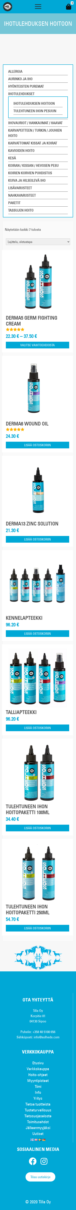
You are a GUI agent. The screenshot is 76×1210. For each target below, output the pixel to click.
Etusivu (38, 1062)
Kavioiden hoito (21, 150)
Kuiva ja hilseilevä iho (27, 180)
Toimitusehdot (38, 1121)
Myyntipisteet (38, 1080)
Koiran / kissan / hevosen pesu (33, 165)
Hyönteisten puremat (26, 86)
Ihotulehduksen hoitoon (34, 103)
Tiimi (38, 1086)
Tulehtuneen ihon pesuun (34, 111)
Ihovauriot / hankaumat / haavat (35, 123)
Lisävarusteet (20, 188)
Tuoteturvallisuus (38, 1109)
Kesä (12, 158)
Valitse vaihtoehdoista (37, 345)
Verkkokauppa (38, 1068)
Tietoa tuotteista (37, 1104)
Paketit (14, 203)
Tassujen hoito (21, 210)
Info (38, 1092)
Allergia (15, 71)
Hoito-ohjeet (38, 1074)
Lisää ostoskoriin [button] (37, 445)
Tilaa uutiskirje (40, 1177)
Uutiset (37, 1133)
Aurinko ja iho (20, 79)
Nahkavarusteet (22, 195)
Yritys (38, 1098)
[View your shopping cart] (68, 6)
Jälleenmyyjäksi (38, 1127)
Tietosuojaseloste (37, 1115)
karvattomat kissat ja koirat (32, 143)
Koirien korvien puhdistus (30, 173)
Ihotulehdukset (21, 94)
